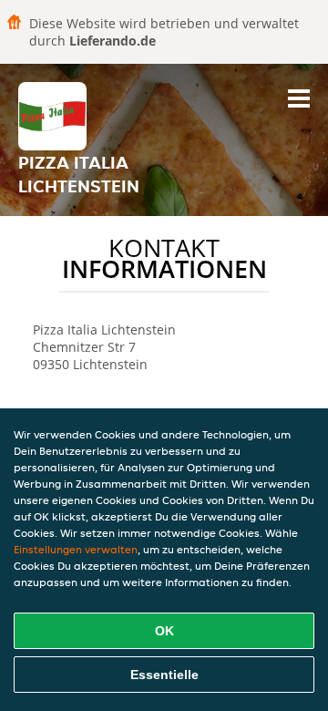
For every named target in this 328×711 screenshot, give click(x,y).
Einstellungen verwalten (76, 549)
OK (164, 630)
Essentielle (164, 674)
